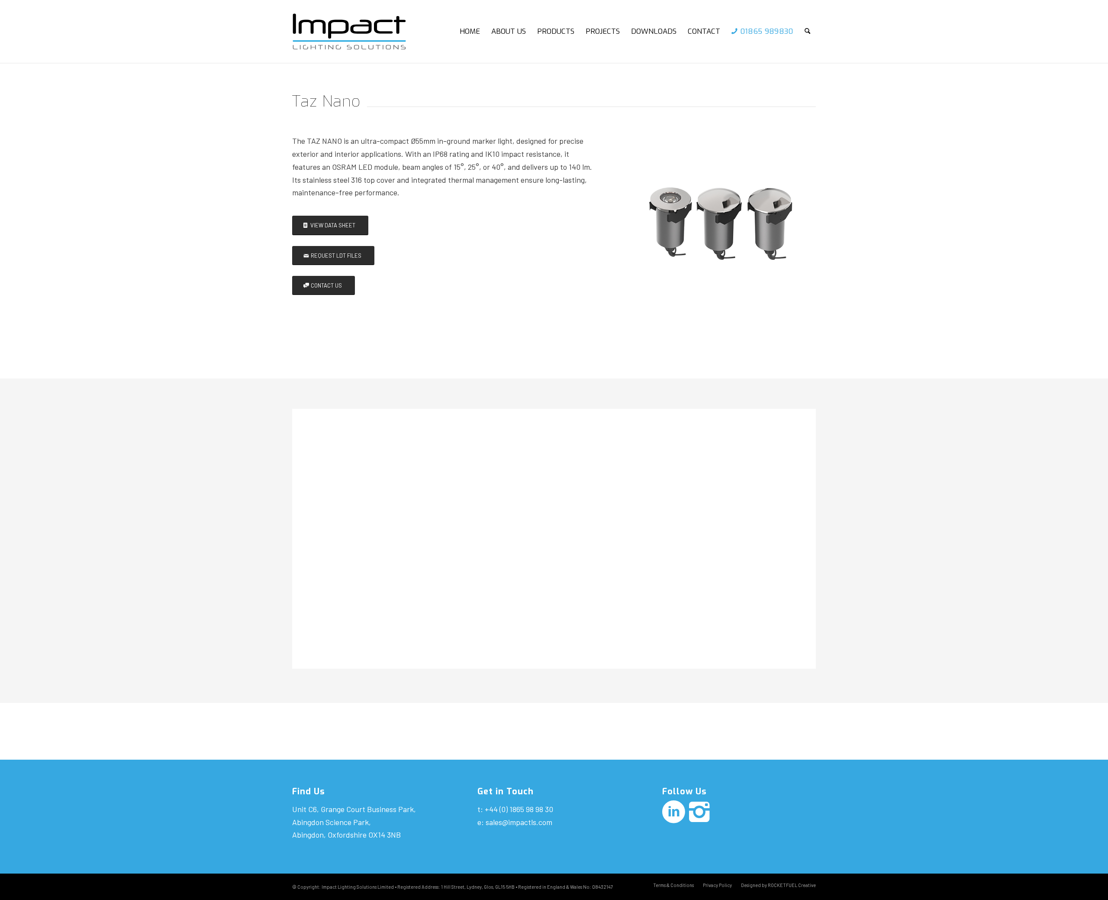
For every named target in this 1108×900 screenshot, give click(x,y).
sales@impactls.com (519, 822)
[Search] (807, 31)
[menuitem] (470, 31)
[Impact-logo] (356, 31)
